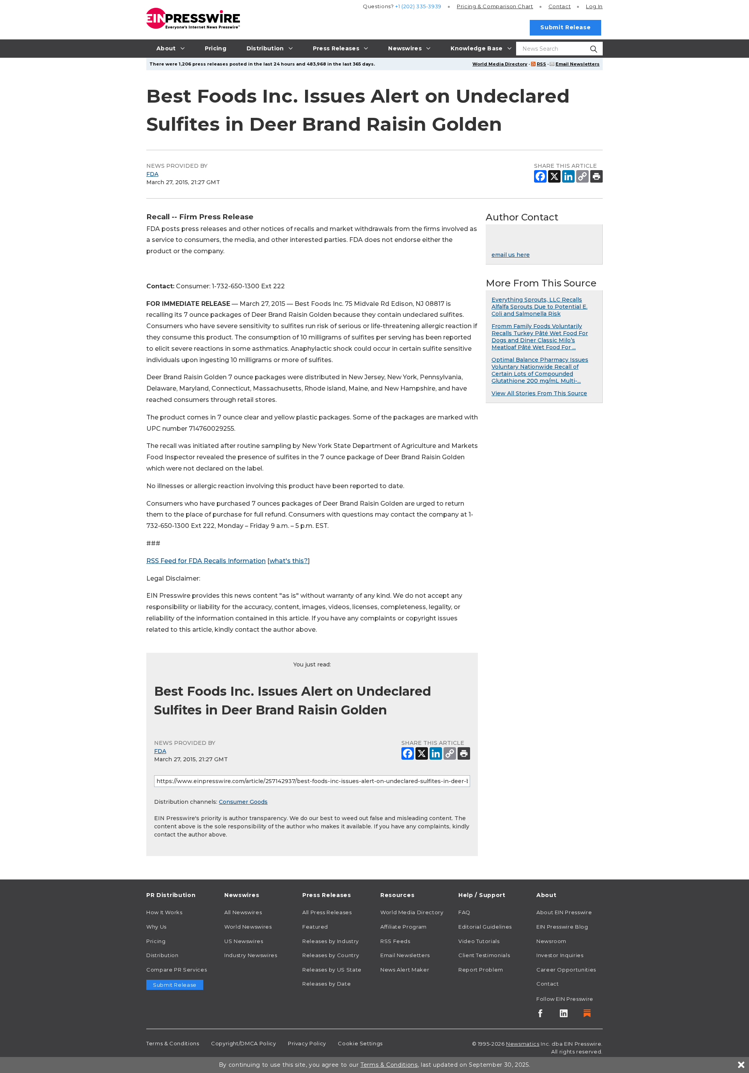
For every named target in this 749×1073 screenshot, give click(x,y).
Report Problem (480, 969)
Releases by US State (332, 969)
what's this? (289, 561)
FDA (152, 174)
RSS (541, 64)
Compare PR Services (176, 969)
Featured (315, 927)
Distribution (162, 955)
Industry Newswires (250, 955)
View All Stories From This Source (539, 393)
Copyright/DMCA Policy (243, 1043)
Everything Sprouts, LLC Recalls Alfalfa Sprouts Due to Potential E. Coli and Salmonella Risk (539, 306)
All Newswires (243, 912)
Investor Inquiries (560, 955)
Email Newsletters (578, 64)
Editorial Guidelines (485, 927)
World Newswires (248, 927)
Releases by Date (326, 984)
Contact (559, 6)
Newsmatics (522, 1044)
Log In (594, 6)
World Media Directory (499, 64)
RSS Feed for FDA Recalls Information (206, 561)
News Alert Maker (404, 969)
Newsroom (551, 941)
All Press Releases (327, 912)
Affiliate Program (403, 927)
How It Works (164, 912)
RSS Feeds (395, 941)
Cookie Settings (360, 1043)
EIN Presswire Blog (562, 927)
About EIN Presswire (564, 912)
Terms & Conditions (172, 1043)
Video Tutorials (479, 941)
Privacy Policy (307, 1043)
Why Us (156, 927)
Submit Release (565, 27)
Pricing (495, 6)
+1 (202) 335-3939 (418, 6)
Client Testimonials (484, 955)
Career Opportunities (566, 969)
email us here (511, 254)
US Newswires (243, 941)
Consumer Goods (243, 801)
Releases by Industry (330, 941)
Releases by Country (330, 955)
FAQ (464, 912)
